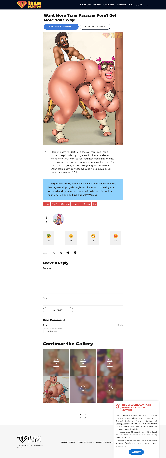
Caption (65, 204)
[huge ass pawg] (83, 88)
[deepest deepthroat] (83, 402)
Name (46, 298)
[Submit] (68, 252)
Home (97, 4)
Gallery (108, 4)
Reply (120, 325)
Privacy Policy (68, 442)
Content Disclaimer (105, 442)
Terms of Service (86, 442)
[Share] (75, 252)
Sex (94, 204)
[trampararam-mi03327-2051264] (83, 375)
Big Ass (55, 204)
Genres (122, 4)
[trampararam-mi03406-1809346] (56, 375)
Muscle (86, 204)
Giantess (76, 204)
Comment (47, 268)
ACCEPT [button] (136, 452)
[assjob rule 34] (110, 375)
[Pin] (61, 252)
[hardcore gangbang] (110, 402)
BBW (46, 204)
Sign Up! (85, 4)
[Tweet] (53, 252)
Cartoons (136, 4)
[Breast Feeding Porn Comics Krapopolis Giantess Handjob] (56, 389)
